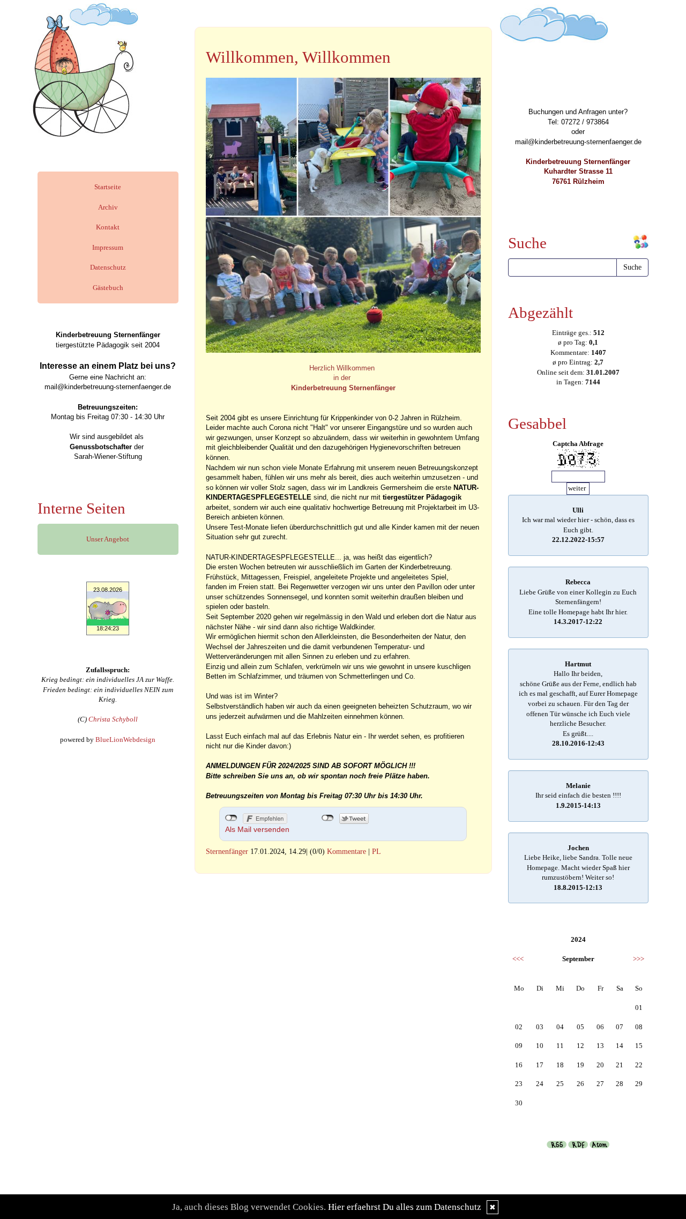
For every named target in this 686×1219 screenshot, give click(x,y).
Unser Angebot (107, 539)
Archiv (108, 207)
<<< (518, 959)
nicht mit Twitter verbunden (328, 818)
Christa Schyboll (113, 719)
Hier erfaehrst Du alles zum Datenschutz (404, 1207)
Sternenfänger (227, 852)
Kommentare (346, 852)
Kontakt (108, 227)
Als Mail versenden (257, 829)
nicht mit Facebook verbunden (231, 818)
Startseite (107, 187)
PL (376, 852)
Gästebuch (108, 288)
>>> (638, 959)
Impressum (107, 247)
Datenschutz (108, 267)
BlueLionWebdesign (125, 739)
